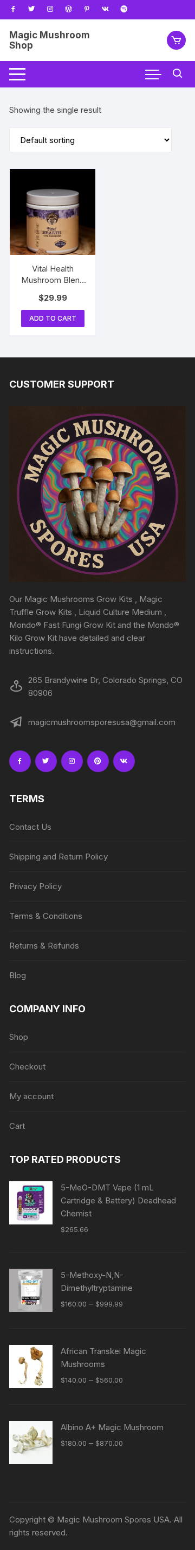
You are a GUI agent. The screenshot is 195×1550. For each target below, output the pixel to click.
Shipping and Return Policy (58, 856)
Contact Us (30, 827)
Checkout (27, 1066)
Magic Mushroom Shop (49, 40)
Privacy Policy (35, 886)
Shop (18, 1037)
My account (31, 1096)
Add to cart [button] (52, 318)
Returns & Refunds (44, 945)
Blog (17, 975)
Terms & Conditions (45, 916)
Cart (17, 1126)
